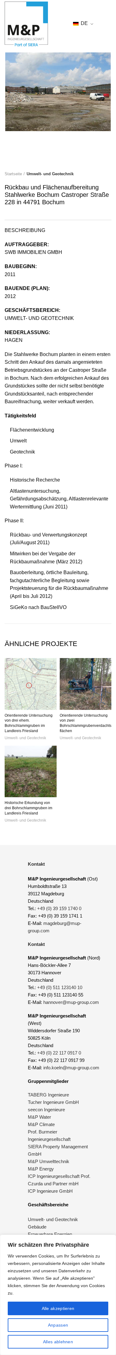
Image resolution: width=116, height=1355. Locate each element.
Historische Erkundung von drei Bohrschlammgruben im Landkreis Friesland (28, 808)
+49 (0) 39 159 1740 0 (59, 908)
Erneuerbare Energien (50, 1234)
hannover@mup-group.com (71, 1002)
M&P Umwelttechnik (49, 1161)
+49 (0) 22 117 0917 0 (59, 1052)
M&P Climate (41, 1124)
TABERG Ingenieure (48, 1094)
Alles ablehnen (58, 1341)
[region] (58, 1295)
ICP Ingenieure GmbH (50, 1191)
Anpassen (58, 1325)
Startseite (13, 174)
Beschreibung (25, 230)
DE (83, 23)
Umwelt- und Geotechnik (50, 174)
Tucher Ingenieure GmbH (53, 1102)
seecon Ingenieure (46, 1109)
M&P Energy (41, 1168)
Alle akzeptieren (58, 1308)
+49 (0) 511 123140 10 (59, 987)
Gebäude (37, 1226)
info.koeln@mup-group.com (71, 1067)
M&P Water (39, 1117)
